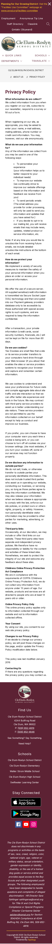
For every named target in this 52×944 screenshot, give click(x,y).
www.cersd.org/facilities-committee (19, 10)
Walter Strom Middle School (25, 771)
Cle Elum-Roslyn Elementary (25, 765)
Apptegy (32, 939)
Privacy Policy (37, 77)
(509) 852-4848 (26, 731)
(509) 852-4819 (26, 728)
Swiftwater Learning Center (24, 782)
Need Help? (24, 743)
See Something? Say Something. (24, 738)
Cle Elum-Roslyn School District (26, 70)
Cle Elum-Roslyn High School (24, 776)
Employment (8, 18)
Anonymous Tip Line (31, 18)
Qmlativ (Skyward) (22, 29)
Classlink (33, 24)
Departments (10, 61)
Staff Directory (15, 24)
